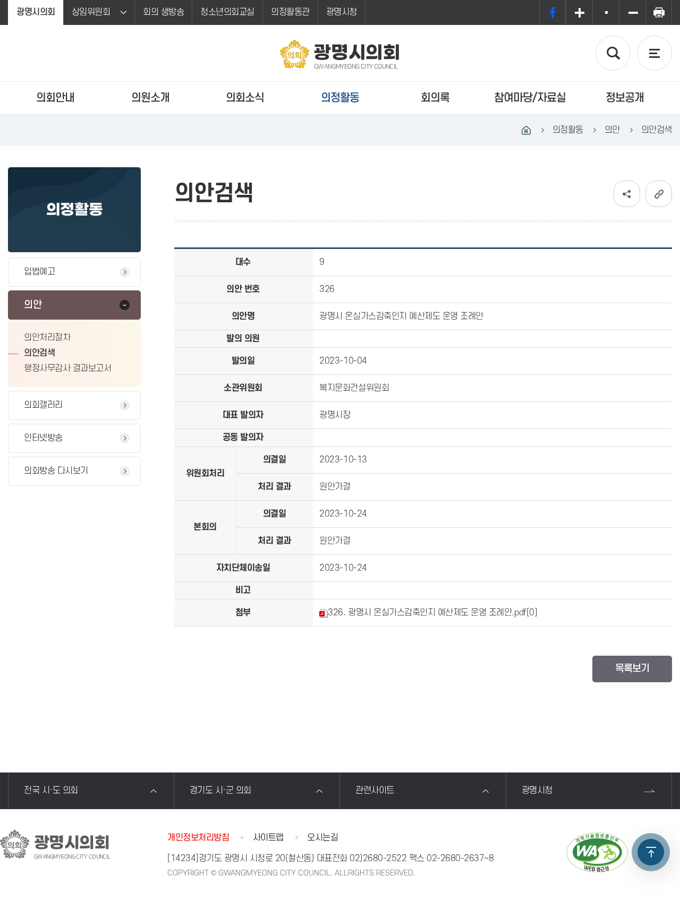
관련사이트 (374, 790)
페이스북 (552, 12)
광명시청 (341, 12)
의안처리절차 (47, 337)
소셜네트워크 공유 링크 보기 (627, 194)
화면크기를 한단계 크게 (579, 12)
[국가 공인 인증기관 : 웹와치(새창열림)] (597, 852)
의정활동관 (290, 12)
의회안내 (55, 98)
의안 (32, 305)
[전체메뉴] (654, 53)
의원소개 (150, 98)
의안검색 (39, 353)
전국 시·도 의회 (51, 790)
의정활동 (340, 98)
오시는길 (322, 838)
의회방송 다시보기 (56, 471)
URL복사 (658, 194)
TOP (651, 852)
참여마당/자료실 (530, 98)
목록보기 (632, 668)
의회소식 (245, 98)
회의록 (435, 98)
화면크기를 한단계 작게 (632, 12)
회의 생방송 (163, 12)
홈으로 (526, 130)
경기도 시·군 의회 (220, 790)
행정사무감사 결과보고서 (67, 368)
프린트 (658, 12)
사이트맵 (268, 838)
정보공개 (625, 98)
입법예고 (39, 272)
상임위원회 (91, 12)
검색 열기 (613, 53)
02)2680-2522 (378, 858)
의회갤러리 (43, 405)
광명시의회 (35, 12)
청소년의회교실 (227, 12)
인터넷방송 (43, 438)
